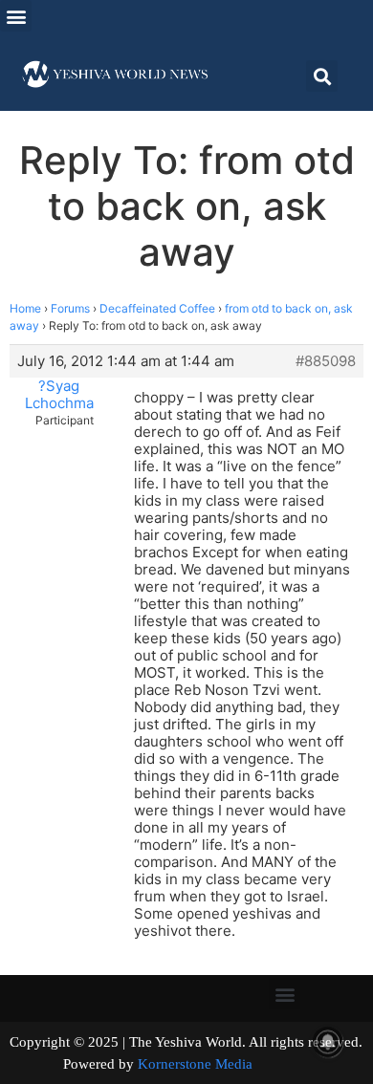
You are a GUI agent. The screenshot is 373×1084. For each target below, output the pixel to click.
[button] (16, 16)
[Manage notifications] (328, 1042)
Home (25, 308)
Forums (70, 308)
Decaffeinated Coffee (157, 308)
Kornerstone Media (195, 1064)
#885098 (326, 361)
